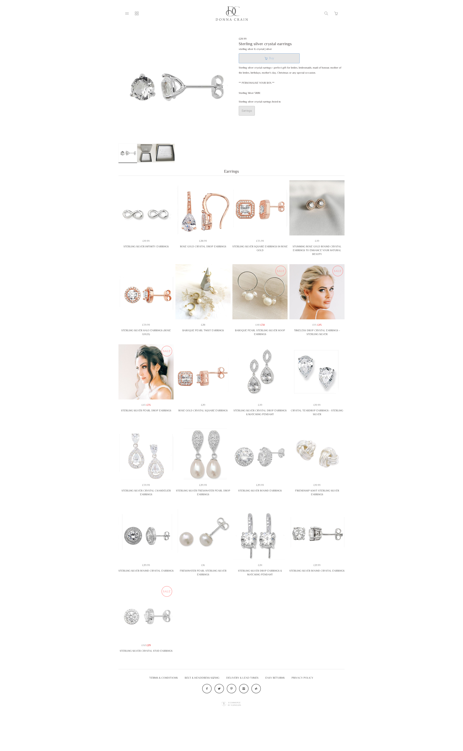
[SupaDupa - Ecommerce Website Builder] (224, 704)
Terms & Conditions (163, 677)
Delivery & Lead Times (242, 677)
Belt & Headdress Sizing (202, 677)
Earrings (247, 110)
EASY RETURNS (275, 677)
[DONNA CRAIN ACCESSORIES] (231, 13)
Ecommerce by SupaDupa (234, 704)
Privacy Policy (302, 677)
